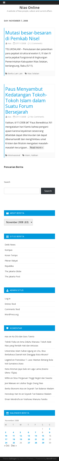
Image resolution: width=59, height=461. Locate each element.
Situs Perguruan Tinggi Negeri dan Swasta (32, 378)
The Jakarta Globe (13, 271)
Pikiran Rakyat (11, 260)
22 (43, 439)
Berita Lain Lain (15, 73)
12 (21, 435)
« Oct (6, 445)
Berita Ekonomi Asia (14, 388)
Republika (9, 266)
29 (43, 442)
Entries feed (10, 304)
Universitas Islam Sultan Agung (19, 351)
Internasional (14, 155)
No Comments (37, 116)
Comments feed (12, 309)
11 (14, 435)
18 (14, 439)
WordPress (51, 458)
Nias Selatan (33, 73)
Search (7, 182)
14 (36, 435)
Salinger (13, 458)
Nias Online (29, 7)
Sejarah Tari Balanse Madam (40, 388)
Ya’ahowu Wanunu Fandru (35, 399)
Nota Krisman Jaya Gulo (16, 369)
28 (36, 442)
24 (6, 442)
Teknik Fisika (10, 341)
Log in (7, 298)
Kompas (8, 250)
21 (36, 439)
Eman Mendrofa (12, 399)
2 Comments (36, 43)
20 (29, 439)
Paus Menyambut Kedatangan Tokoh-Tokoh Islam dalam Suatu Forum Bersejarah (26, 100)
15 (43, 435)
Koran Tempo (11, 255)
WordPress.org (11, 314)
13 (29, 435)
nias (9, 43)
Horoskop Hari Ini (13, 394)
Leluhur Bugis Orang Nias (31, 383)
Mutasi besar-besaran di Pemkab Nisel (28, 36)
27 (29, 442)
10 (6, 435)
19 (21, 439)
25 (14, 442)
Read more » (36, 147)
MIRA (7, 378)
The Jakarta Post (12, 276)
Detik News (10, 244)
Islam (27, 155)
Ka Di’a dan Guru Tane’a (23, 336)
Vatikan (34, 155)
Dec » (14, 445)
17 (6, 439)
